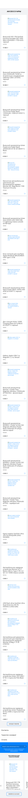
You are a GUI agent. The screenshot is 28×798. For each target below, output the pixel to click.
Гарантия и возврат (8, 735)
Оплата (4, 740)
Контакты (5, 730)
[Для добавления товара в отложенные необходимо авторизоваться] (25, 47)
